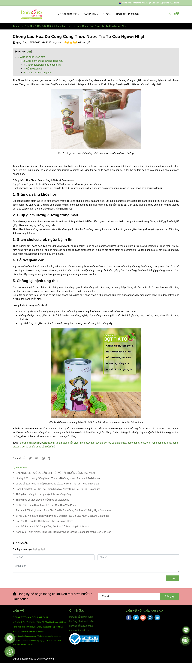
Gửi (173, 578)
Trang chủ (18, 26)
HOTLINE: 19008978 (127, 14)
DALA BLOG (44, 26)
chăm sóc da (96, 442)
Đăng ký (155, 3)
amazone (145, 442)
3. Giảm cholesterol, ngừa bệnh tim (42, 64)
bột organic (133, 442)
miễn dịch (73, 442)
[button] (126, 3)
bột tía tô (26, 446)
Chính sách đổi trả (79, 630)
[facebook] (129, 618)
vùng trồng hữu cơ (161, 442)
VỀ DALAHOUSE (68, 14)
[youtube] (143, 618)
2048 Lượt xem (53, 42)
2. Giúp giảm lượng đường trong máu (43, 61)
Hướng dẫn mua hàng (81, 616)
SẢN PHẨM (90, 14)
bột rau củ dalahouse (115, 442)
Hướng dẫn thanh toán (81, 621)
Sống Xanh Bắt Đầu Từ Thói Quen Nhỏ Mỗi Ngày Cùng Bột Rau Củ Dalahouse (58, 489)
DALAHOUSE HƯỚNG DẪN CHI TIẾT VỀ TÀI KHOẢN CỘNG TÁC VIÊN (55, 473)
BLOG (106, 14)
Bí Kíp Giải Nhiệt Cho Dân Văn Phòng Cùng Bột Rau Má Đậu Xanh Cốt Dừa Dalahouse (62, 516)
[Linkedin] (37, 458)
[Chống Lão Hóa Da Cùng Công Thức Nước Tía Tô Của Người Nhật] (32, 14)
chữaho (24, 442)
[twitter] (136, 618)
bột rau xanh (48, 442)
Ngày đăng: (21, 42)
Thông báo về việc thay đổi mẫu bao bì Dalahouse (42, 499)
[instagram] (150, 617)
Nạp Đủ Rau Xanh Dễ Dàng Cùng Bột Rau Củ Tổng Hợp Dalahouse (52, 526)
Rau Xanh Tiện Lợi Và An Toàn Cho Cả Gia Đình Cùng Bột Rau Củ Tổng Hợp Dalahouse (63, 510)
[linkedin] (157, 617)
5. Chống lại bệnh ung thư (37, 72)
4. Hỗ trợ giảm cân (33, 68)
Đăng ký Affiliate (171, 3)
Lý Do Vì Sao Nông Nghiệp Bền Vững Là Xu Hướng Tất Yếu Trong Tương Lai (57, 483)
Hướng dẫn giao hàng (81, 626)
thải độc (84, 442)
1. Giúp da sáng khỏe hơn (31, 57)
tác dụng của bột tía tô (43, 446)
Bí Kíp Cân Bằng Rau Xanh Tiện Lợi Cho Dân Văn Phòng (46, 505)
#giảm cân (61, 442)
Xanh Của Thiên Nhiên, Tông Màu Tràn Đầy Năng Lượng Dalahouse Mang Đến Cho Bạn (63, 532)
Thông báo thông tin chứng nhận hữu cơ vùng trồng (43, 494)
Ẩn (29, 51)
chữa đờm (34, 442)
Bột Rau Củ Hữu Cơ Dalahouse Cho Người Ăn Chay (44, 521)
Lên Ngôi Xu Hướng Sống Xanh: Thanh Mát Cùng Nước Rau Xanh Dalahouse (58, 478)
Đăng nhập (141, 3)
